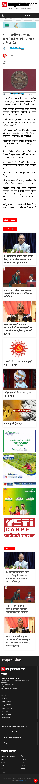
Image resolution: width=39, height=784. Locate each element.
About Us (4, 698)
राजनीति (3, 762)
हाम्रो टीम (5, 744)
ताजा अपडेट (9, 548)
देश (2, 759)
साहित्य (23, 765)
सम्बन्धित (7, 229)
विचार (3, 765)
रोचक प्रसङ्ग (24, 759)
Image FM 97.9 (6, 705)
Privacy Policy (5, 717)
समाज (3, 772)
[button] (36, 15)
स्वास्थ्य (23, 762)
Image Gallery (5, 711)
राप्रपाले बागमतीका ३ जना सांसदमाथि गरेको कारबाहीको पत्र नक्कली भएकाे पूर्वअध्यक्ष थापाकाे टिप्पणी (18, 641)
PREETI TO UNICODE (8, 756)
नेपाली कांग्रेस (28, 19)
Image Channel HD (7, 702)
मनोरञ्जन (23, 769)
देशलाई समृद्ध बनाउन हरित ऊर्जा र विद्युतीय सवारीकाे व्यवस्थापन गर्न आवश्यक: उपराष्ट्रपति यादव (17, 577)
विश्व (22, 756)
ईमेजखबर (12, 55)
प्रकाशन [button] (27, 15)
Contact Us (5, 695)
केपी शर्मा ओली (8, 19)
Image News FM (6, 708)
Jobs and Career (6, 714)
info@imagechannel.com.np (9, 689)
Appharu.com (23, 780)
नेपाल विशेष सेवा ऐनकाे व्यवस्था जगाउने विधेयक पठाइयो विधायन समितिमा (17, 609)
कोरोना (18, 19)
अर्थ (2, 769)
